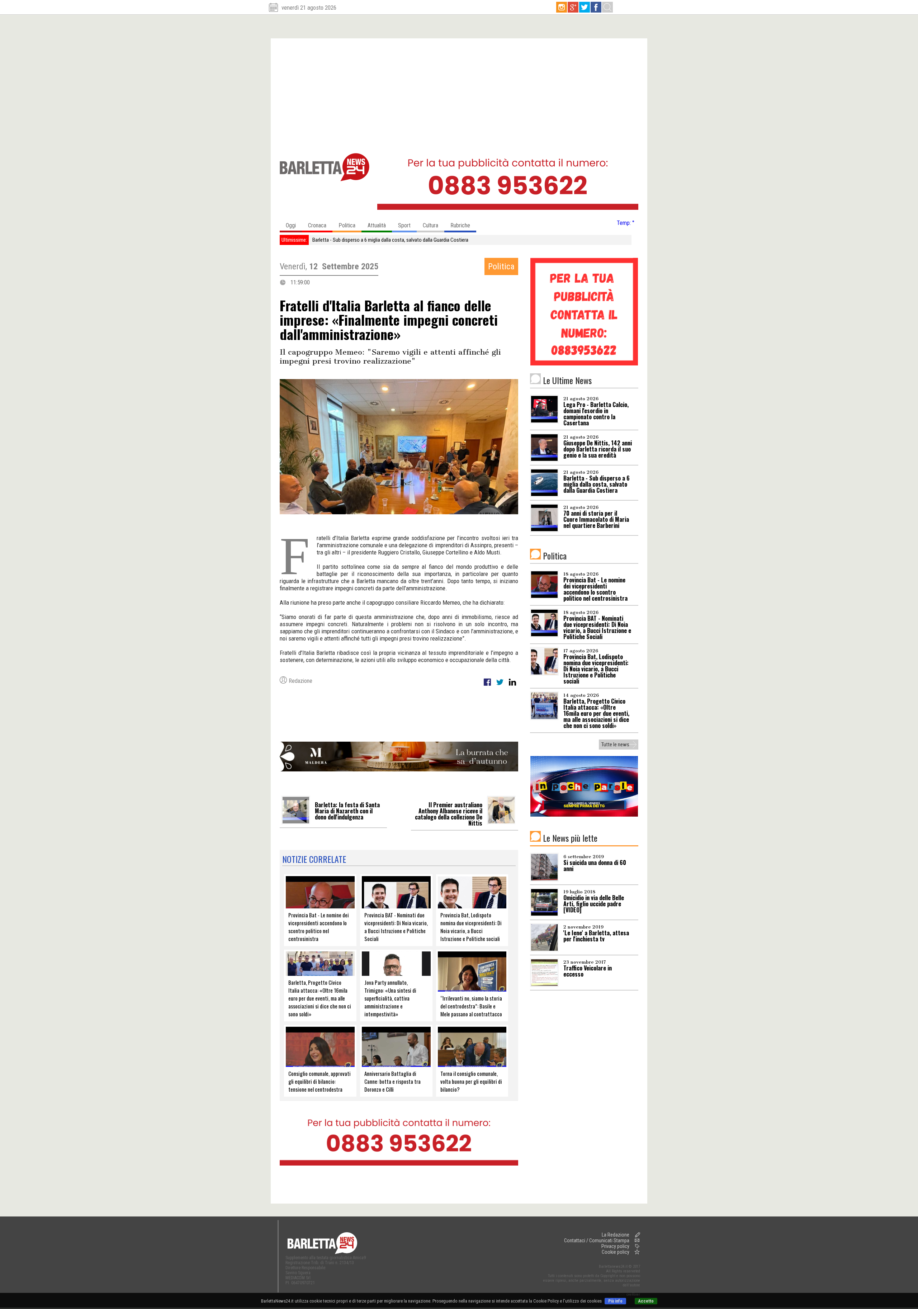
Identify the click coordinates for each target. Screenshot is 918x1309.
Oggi (291, 225)
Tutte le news (615, 744)
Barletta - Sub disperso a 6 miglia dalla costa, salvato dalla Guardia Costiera (390, 240)
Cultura (430, 225)
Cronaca (317, 225)
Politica (347, 225)
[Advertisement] (459, 92)
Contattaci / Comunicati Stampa (596, 1240)
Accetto (646, 1301)
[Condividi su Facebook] (488, 686)
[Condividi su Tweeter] (500, 686)
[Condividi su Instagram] (512, 686)
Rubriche (460, 225)
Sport (404, 225)
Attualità (377, 225)
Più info (615, 1301)
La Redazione (615, 1235)
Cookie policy (615, 1252)
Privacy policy (615, 1246)
